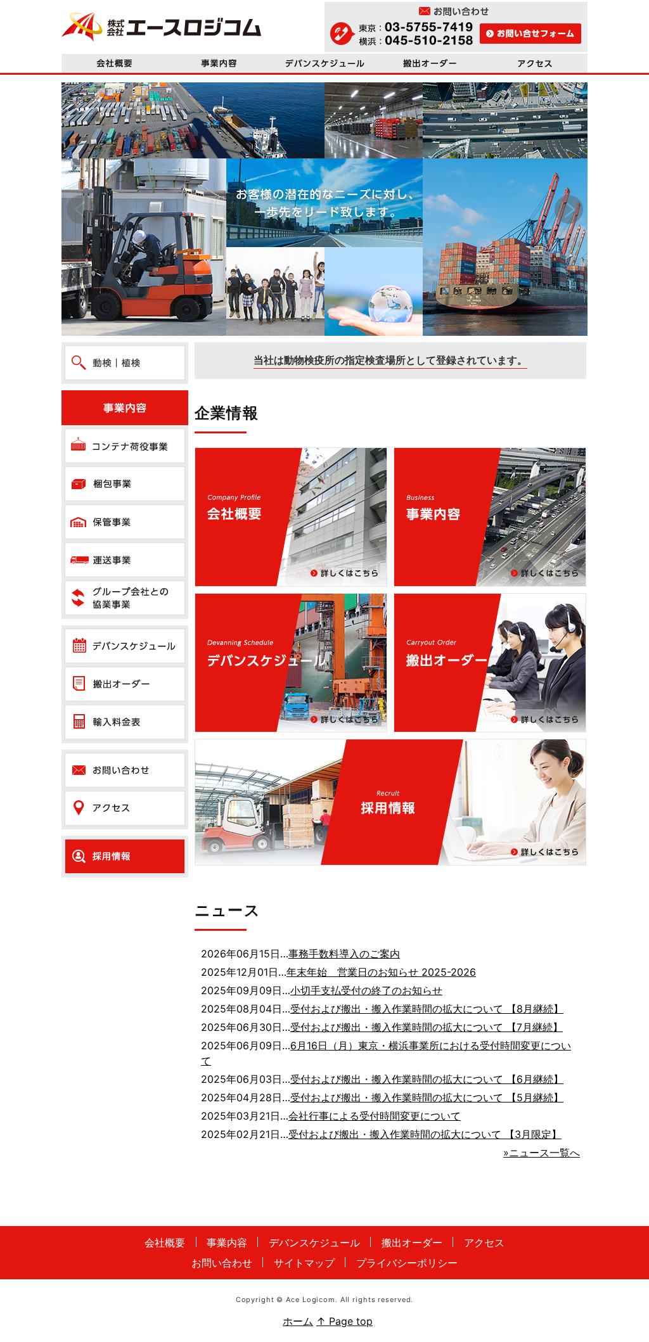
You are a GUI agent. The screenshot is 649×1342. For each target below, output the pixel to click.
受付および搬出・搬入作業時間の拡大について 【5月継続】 (426, 1097)
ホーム (298, 1321)
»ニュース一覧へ (541, 1152)
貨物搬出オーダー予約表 (429, 63)
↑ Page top (344, 1321)
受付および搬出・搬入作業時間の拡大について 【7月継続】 (426, 1027)
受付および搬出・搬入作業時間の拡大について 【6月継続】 (426, 1079)
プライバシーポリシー (407, 1262)
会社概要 (114, 63)
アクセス (535, 63)
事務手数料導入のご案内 (344, 953)
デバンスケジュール (324, 63)
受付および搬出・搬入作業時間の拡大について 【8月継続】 (426, 1008)
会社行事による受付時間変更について (374, 1115)
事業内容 (219, 63)
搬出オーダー (412, 1242)
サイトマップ (304, 1262)
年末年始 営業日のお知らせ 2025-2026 (381, 972)
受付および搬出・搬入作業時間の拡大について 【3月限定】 (425, 1134)
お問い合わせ (221, 1262)
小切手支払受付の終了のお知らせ (366, 990)
